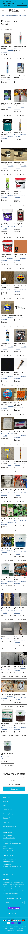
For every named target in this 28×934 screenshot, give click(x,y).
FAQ (4, 805)
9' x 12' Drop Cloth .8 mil (7, 519)
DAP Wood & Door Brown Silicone (6, 76)
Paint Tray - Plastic (7, 432)
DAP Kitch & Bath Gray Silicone (19, 104)
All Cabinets (14, 789)
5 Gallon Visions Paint (19, 549)
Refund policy (13, 928)
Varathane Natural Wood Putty (6, 163)
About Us (6, 822)
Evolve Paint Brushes (20, 461)
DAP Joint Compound (4, 224)
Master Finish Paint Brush (20, 578)
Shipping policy (19, 930)
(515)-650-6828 (7, 864)
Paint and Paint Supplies (19, 15)
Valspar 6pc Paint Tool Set (6, 104)
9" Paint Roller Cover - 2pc (20, 432)
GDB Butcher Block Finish (19, 695)
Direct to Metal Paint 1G (7, 754)
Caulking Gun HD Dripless (19, 490)
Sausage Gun (18, 315)
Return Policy (7, 810)
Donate (22, 3)
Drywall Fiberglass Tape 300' (6, 403)
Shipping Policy (8, 814)
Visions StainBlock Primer (6, 578)
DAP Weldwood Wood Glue (18, 224)
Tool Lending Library (10, 826)
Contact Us (6, 818)
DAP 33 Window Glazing (6, 255)
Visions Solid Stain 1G (19, 724)
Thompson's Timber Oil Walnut (7, 286)
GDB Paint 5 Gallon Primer (7, 490)
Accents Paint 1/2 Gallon (6, 724)
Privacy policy (20, 928)
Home (2, 15)
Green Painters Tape (20, 519)
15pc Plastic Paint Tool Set (6, 47)
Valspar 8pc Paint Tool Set (19, 76)
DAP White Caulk (19, 133)
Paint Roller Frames (20, 666)
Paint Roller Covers (7, 694)
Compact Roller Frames (5, 667)
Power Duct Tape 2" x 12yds (20, 286)
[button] (3, 10)
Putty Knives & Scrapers (18, 637)
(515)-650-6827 (7, 841)
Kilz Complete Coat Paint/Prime (7, 133)
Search (5, 801)
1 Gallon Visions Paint (6, 373)
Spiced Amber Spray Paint (20, 255)
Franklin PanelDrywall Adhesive (18, 404)
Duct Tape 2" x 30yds (7, 315)
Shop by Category (14, 784)
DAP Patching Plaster (18, 192)
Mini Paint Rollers (6, 637)
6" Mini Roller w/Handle (5, 462)
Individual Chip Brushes (5, 608)
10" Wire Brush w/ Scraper (19, 373)
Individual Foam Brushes (19, 608)
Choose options (7, 385)
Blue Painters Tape (7, 548)
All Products (9, 15)
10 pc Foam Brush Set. (19, 344)
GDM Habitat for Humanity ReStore (13, 926)
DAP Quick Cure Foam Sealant (6, 192)
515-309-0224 (17, 843)
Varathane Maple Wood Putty (19, 163)
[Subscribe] (22, 902)
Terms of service (10, 930)
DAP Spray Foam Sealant (6, 344)
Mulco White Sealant (20, 46)
